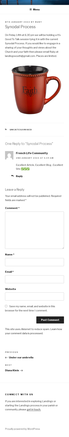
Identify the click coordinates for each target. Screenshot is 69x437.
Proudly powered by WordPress (22, 428)
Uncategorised (21, 129)
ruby (38, 22)
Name (9, 254)
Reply (19, 176)
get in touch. (34, 409)
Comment (12, 208)
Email (9, 271)
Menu (36, 9)
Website (10, 289)
